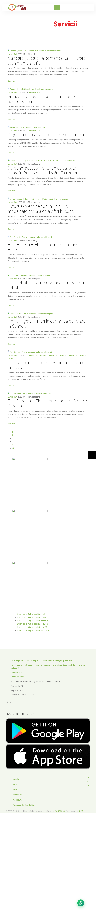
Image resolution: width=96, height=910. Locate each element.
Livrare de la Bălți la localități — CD (31, 617)
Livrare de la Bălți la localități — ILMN (32, 624)
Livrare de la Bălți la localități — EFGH (32, 620)
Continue (11, 81)
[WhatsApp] (80, 902)
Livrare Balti (12, 54)
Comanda (32, 92)
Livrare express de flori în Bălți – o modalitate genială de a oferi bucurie (41, 209)
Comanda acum (17, 672)
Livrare (15, 789)
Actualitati (16, 779)
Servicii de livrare (17, 677)
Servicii (31, 355)
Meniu (14, 784)
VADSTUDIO (60, 811)
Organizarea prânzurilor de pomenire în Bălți (47, 134)
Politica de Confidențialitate (24, 805)
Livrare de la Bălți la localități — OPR (32, 627)
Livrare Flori (17, 795)
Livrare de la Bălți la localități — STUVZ (33, 630)
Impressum (17, 800)
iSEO (81, 811)
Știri (38, 92)
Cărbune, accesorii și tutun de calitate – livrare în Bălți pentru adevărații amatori (43, 171)
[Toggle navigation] (57, 7)
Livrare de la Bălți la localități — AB (31, 614)
